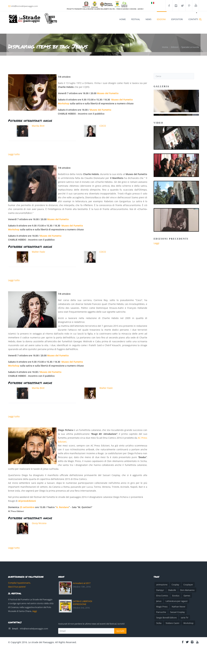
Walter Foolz (38, 251)
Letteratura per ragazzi (176, 601)
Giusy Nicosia (39, 523)
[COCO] (32, 309)
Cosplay (175, 584)
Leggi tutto (14, 154)
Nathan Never (178, 606)
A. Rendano (62, 507)
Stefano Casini (172, 623)
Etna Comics (162, 595)
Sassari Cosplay (177, 612)
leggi (35, 611)
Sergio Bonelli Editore (166, 617)
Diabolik (172, 590)
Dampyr (160, 590)
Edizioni (161, 19)
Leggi (156, 243)
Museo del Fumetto (108, 93)
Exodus (175, 595)
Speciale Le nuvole (190, 47)
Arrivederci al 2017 (81, 583)
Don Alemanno (187, 590)
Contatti (193, 19)
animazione (161, 584)
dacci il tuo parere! (17, 586)
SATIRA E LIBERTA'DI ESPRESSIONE (82, 603)
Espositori (177, 19)
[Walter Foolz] (32, 92)
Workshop (63, 103)
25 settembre (27, 507)
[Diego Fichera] (32, 446)
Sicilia (158, 623)
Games (187, 595)
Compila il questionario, (19, 582)
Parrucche (161, 612)
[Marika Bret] (32, 183)
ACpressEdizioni (27, 500)
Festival (135, 19)
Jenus (158, 601)
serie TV (184, 617)
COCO (102, 125)
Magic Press (162, 606)
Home (122, 19)
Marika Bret (38, 125)
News (148, 19)
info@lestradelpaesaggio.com (34, 628)
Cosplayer (188, 584)
